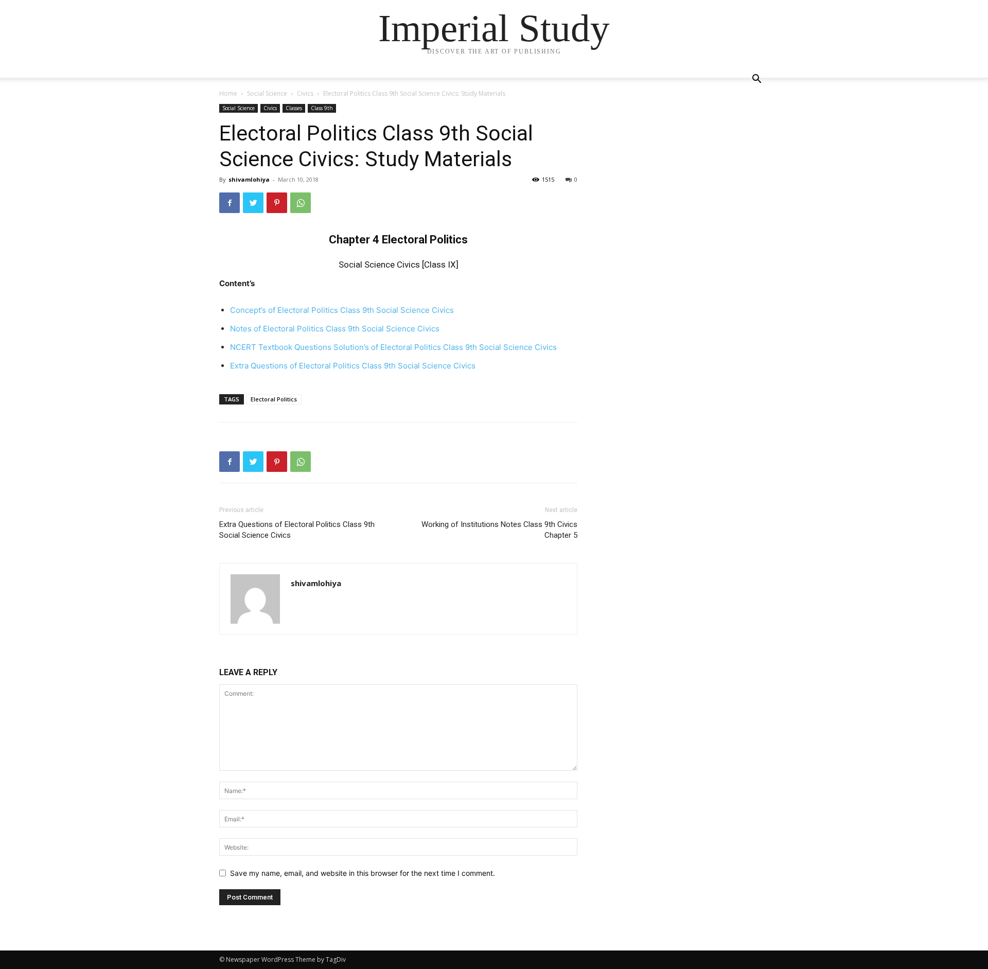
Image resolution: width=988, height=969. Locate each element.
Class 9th (322, 108)
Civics (305, 93)
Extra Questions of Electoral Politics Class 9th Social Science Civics (297, 530)
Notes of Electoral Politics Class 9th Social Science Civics (334, 328)
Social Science (267, 93)
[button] (756, 80)
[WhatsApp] (300, 202)
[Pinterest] (277, 202)
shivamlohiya (249, 179)
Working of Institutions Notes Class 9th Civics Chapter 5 (499, 530)
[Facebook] (229, 202)
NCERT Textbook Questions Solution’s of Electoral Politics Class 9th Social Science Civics (393, 347)
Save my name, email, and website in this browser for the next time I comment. (362, 873)
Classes (294, 108)
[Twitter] (253, 202)
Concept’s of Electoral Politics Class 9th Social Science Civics (342, 310)
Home (228, 93)
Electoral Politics (274, 399)
